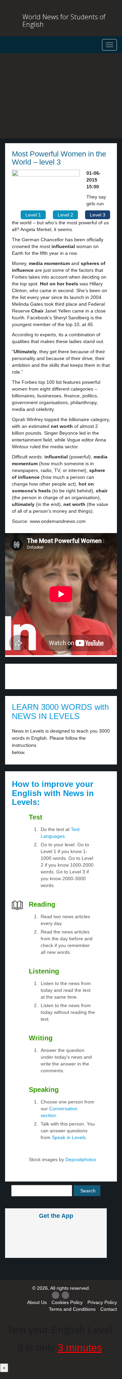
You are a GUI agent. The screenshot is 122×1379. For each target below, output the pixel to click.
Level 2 (65, 215)
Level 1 (33, 215)
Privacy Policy (102, 1302)
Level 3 (97, 215)
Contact (108, 1309)
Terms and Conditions (72, 1309)
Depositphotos (80, 1159)
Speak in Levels (69, 1137)
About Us (37, 1302)
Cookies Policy (67, 1302)
